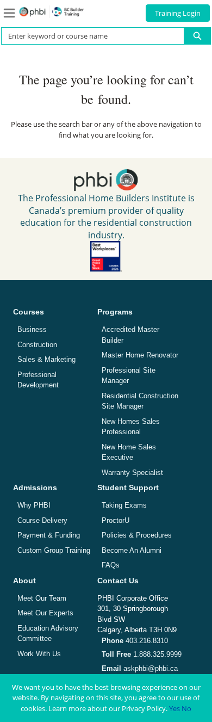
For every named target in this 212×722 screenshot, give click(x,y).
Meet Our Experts (45, 613)
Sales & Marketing (46, 359)
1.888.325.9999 (142, 654)
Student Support (128, 487)
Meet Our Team (41, 598)
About (24, 580)
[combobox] (88, 36)
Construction (37, 345)
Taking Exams (124, 505)
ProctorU (115, 520)
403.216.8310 (135, 641)
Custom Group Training (53, 550)
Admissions (35, 487)
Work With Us (39, 654)
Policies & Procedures (137, 535)
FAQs (111, 565)
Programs (115, 311)
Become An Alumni (131, 550)
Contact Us (118, 580)
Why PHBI (34, 505)
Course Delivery (42, 520)
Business (32, 329)
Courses (28, 311)
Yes (174, 708)
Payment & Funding (48, 535)
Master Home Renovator (140, 355)
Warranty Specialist (132, 472)
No (186, 708)
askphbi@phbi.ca (140, 668)
